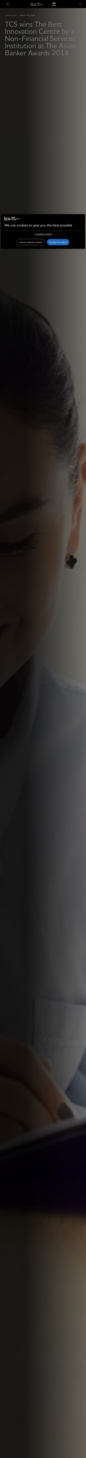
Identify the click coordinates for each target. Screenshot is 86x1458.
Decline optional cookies (30, 242)
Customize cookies (43, 234)
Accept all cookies (58, 242)
